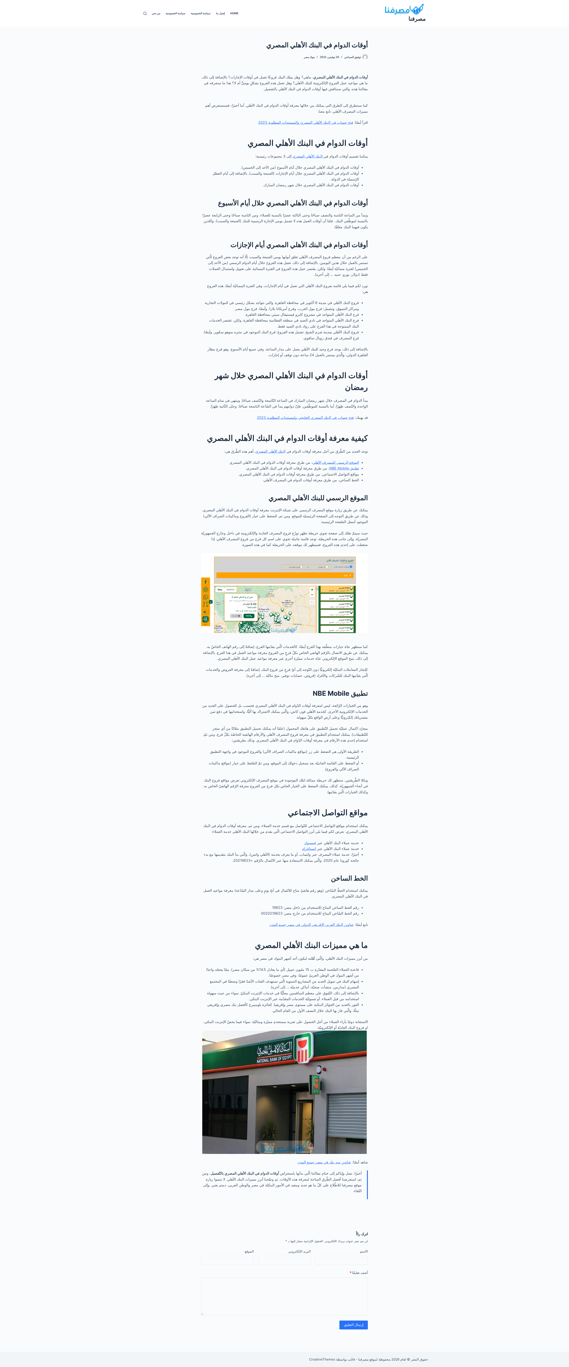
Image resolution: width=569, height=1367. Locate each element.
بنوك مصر (309, 57)
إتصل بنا (220, 13)
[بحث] (145, 13)
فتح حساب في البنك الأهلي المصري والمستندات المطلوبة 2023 (305, 122)
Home (234, 13)
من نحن (156, 13)
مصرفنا (417, 18)
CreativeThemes (322, 1359)
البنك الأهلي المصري (308, 156)
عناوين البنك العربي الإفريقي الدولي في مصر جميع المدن (311, 924)
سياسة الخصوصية (200, 13)
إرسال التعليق (353, 1325)
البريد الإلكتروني (299, 1251)
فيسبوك (310, 843)
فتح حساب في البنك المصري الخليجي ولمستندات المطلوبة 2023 (305, 417)
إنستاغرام (309, 848)
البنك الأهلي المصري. (269, 451)
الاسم (364, 1251)
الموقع (249, 1251)
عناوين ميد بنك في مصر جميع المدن (324, 1162)
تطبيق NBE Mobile (344, 468)
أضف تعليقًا (359, 1273)
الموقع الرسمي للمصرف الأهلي (336, 462)
